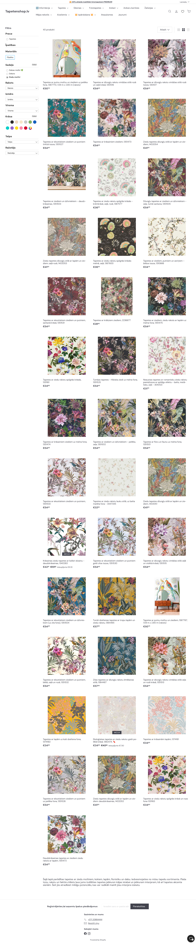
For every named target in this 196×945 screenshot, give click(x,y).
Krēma (21, 122)
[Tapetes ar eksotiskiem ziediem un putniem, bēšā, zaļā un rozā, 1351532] (66, 661)
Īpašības (10, 45)
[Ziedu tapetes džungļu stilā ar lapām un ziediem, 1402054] (167, 123)
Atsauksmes (107, 14)
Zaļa (30, 122)
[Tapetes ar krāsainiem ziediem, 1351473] (117, 122)
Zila (35, 122)
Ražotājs (10, 147)
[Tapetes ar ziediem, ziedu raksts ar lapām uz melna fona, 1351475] (167, 302)
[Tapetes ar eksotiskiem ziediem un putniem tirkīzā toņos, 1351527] (66, 123)
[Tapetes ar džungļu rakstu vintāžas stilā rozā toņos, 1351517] (167, 64)
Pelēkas (26, 122)
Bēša (17, 122)
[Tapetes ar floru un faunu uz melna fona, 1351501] (167, 423)
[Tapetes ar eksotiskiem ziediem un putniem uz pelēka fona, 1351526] (66, 780)
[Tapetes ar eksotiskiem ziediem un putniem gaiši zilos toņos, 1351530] (117, 542)
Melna (12, 122)
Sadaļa (9, 65)
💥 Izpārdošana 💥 (84, 14)
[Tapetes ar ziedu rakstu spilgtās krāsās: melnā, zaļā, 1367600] (117, 242)
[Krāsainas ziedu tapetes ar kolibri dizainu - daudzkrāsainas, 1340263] (66, 542)
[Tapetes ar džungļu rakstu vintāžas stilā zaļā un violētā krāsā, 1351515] (167, 542)
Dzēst (34, 65)
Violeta (12, 128)
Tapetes (62, 8)
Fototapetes (95, 8)
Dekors (12, 73)
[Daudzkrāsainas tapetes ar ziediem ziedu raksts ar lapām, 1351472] (66, 839)
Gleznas (78, 8)
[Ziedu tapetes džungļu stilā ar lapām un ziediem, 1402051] (167, 483)
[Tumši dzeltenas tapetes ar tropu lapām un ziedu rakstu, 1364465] (117, 602)
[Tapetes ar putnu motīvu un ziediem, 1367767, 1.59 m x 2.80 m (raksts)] (167, 602)
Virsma (9, 105)
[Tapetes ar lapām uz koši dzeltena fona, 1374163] (66, 721)
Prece (8, 34)
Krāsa (8, 116)
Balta (7, 122)
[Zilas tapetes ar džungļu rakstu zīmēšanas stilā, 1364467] (117, 661)
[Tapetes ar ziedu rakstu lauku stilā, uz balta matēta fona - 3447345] (117, 483)
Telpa (8, 136)
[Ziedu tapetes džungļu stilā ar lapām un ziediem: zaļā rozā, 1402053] (66, 242)
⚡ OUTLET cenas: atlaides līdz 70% (91, 2)
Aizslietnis (62, 14)
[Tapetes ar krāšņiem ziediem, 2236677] (117, 300)
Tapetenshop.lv (17, 11)
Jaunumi (122, 14)
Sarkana (26, 128)
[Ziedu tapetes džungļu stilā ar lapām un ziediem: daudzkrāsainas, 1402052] (117, 780)
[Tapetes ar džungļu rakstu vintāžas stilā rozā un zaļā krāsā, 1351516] (117, 64)
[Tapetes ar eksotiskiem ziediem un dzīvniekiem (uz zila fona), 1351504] (66, 602)
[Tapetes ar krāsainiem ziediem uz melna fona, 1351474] (66, 423)
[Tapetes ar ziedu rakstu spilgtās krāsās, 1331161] (66, 361)
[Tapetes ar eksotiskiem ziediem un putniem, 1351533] (66, 483)
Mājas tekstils (43, 14)
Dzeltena (17, 128)
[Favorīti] (183, 11)
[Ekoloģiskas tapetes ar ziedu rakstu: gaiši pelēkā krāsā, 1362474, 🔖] (117, 721)
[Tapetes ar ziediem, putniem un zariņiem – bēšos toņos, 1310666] (167, 242)
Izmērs (9, 94)
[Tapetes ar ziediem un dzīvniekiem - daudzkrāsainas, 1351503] (66, 183)
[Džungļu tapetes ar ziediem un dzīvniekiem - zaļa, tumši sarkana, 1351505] (167, 183)
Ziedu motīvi (14, 77)
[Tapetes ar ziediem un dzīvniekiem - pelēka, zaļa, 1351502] (117, 423)
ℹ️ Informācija (43, 8)
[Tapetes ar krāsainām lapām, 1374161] (167, 719)
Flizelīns (10, 57)
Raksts (9, 82)
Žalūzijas (149, 8)
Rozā (21, 128)
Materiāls (11, 51)
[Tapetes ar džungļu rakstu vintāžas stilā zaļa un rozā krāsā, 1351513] (167, 661)
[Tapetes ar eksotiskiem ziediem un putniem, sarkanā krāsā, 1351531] (66, 302)
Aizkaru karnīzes (131, 8)
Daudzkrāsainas (30, 128)
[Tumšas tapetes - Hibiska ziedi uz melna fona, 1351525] (117, 361)
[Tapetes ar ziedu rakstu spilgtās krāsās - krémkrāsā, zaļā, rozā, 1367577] (117, 183)
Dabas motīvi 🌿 (16, 70)
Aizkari (112, 8)
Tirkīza (7, 128)
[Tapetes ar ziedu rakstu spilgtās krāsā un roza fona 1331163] (167, 780)
